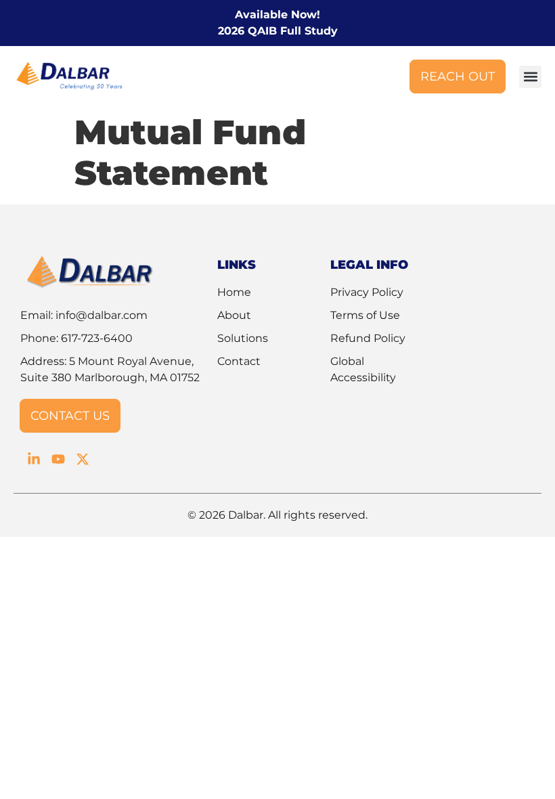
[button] (530, 77)
